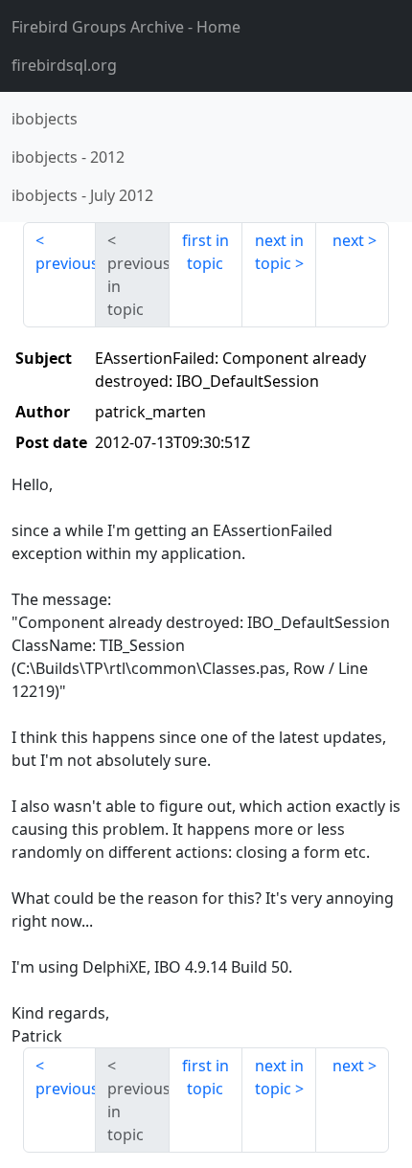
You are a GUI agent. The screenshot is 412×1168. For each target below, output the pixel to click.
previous (65, 263)
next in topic (279, 252)
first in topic (205, 252)
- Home (125, 26)
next (348, 240)
